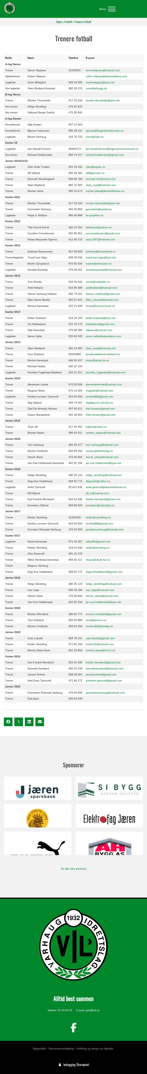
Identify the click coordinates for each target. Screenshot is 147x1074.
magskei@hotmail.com (99, 390)
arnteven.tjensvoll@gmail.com (104, 680)
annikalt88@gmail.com (99, 396)
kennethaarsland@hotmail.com (104, 668)
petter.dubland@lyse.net (100, 317)
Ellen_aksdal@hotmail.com (102, 299)
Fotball (68, 22)
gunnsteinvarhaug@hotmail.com (105, 692)
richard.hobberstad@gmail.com (105, 154)
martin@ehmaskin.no (99, 263)
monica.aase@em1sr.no (100, 650)
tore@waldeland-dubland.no (103, 354)
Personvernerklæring (61, 1048)
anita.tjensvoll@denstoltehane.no (106, 487)
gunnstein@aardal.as (99, 209)
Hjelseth (108, 1048)
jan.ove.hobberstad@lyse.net (103, 462)
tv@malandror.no (96, 426)
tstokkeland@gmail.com (100, 324)
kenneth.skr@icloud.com (101, 178)
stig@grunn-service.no (99, 402)
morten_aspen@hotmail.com (103, 432)
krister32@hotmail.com (100, 644)
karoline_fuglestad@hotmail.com (105, 372)
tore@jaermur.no (96, 620)
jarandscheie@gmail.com (101, 674)
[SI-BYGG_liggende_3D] (109, 788)
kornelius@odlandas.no (100, 505)
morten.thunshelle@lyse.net (103, 100)
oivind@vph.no (95, 136)
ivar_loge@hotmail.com (100, 589)
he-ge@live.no (94, 215)
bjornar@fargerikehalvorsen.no (104, 130)
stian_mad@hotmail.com (101, 185)
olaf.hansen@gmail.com (100, 408)
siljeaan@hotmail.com (99, 330)
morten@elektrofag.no (99, 450)
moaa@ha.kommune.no (100, 305)
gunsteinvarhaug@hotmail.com (104, 529)
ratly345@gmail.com (98, 541)
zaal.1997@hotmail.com (100, 239)
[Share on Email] (39, 722)
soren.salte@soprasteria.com (103, 336)
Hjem (59, 22)
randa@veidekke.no (98, 281)
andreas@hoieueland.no (101, 251)
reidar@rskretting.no (98, 517)
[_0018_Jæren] (37, 788)
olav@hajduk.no (95, 166)
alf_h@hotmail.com (97, 493)
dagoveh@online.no (98, 481)
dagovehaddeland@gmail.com (104, 571)
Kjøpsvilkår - (40, 1048)
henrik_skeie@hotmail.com (102, 457)
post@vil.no (93, 1010)
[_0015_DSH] (37, 815)
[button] (107, 9)
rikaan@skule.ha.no (98, 559)
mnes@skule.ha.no (97, 360)
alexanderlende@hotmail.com (104, 384)
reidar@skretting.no (98, 547)
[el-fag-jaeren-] (109, 815)
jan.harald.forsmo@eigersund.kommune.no (112, 148)
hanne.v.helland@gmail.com (103, 293)
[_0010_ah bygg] (109, 843)
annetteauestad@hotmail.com (104, 269)
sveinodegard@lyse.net (100, 82)
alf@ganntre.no (95, 172)
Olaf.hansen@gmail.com (101, 414)
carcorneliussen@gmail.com (103, 233)
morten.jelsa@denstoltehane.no (105, 191)
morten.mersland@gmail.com (104, 614)
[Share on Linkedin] (29, 722)
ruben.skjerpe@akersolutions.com (106, 76)
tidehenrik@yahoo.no (99, 227)
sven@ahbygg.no (96, 88)
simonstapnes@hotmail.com (103, 70)
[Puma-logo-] (37, 843)
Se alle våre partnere (73, 868)
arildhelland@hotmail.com (101, 287)
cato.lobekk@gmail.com (100, 638)
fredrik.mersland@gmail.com (103, 499)
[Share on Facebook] (8, 722)
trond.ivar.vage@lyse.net (101, 257)
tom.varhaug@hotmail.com (102, 444)
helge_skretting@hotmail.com (104, 475)
